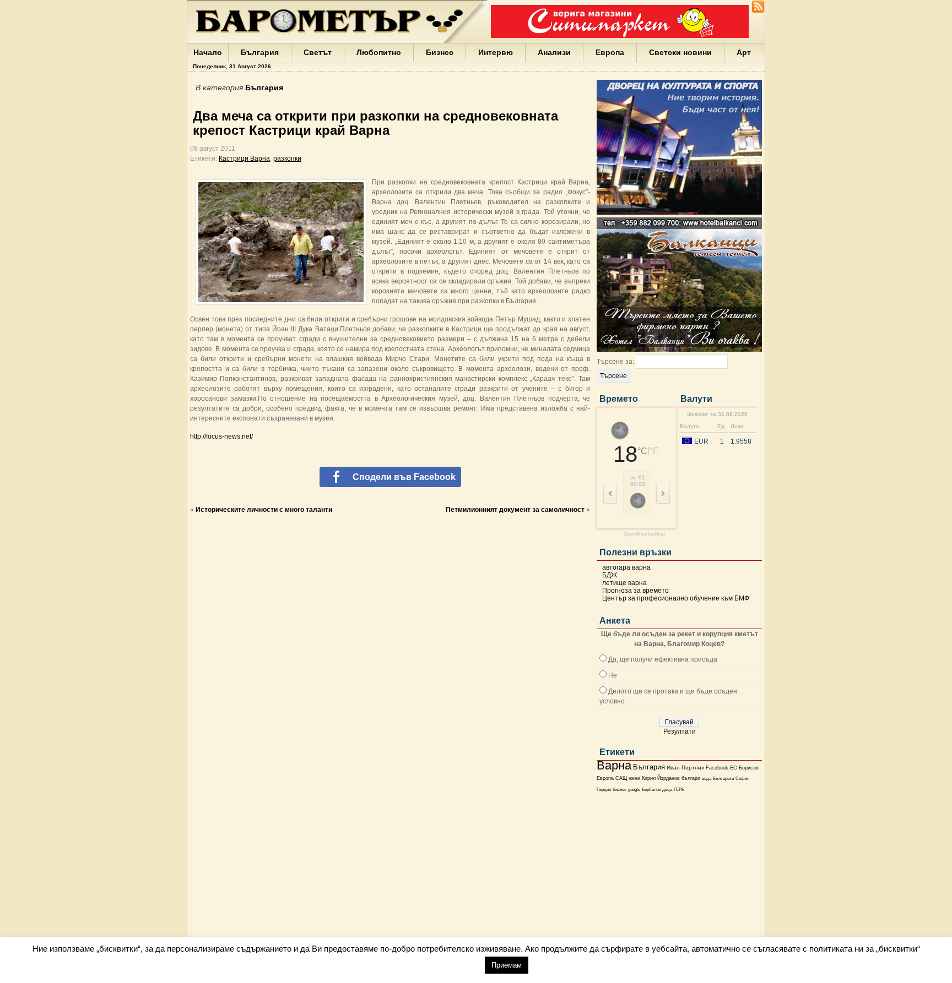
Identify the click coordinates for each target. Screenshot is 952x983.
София (742, 778)
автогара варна (626, 567)
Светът (318, 52)
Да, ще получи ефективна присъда (662, 659)
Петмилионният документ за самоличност (515, 510)
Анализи (554, 52)
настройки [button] (451, 964)
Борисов (749, 768)
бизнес (619, 789)
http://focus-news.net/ (221, 436)
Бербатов (651, 789)
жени (634, 778)
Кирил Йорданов (661, 778)
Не (612, 675)
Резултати (679, 731)
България (260, 52)
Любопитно (378, 52)
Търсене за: (615, 361)
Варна (614, 765)
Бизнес (439, 52)
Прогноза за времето (635, 590)
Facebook (717, 768)
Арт (744, 52)
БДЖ (609, 575)
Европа (610, 52)
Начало (207, 52)
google (634, 789)
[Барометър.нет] (758, 11)
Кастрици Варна (244, 158)
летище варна (624, 583)
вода (706, 778)
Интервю (495, 52)
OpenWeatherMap (644, 534)
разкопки (287, 158)
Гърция (604, 789)
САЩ (621, 778)
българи (690, 778)
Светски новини (680, 52)
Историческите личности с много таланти (264, 510)
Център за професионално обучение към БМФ (675, 598)
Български (723, 778)
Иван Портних (685, 767)
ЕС (733, 768)
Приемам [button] (506, 965)
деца (667, 789)
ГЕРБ (679, 789)
